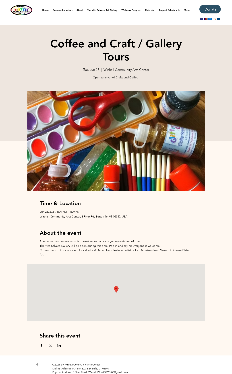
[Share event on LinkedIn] (59, 345)
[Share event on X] (50, 345)
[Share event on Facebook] (41, 345)
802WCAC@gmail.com (115, 372)
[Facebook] (37, 364)
